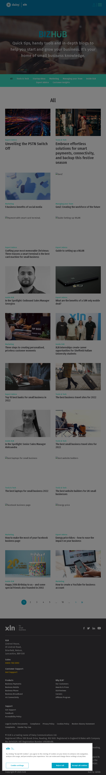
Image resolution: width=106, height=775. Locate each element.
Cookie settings (17, 765)
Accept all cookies (79, 765)
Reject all (60, 765)
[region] (47, 757)
